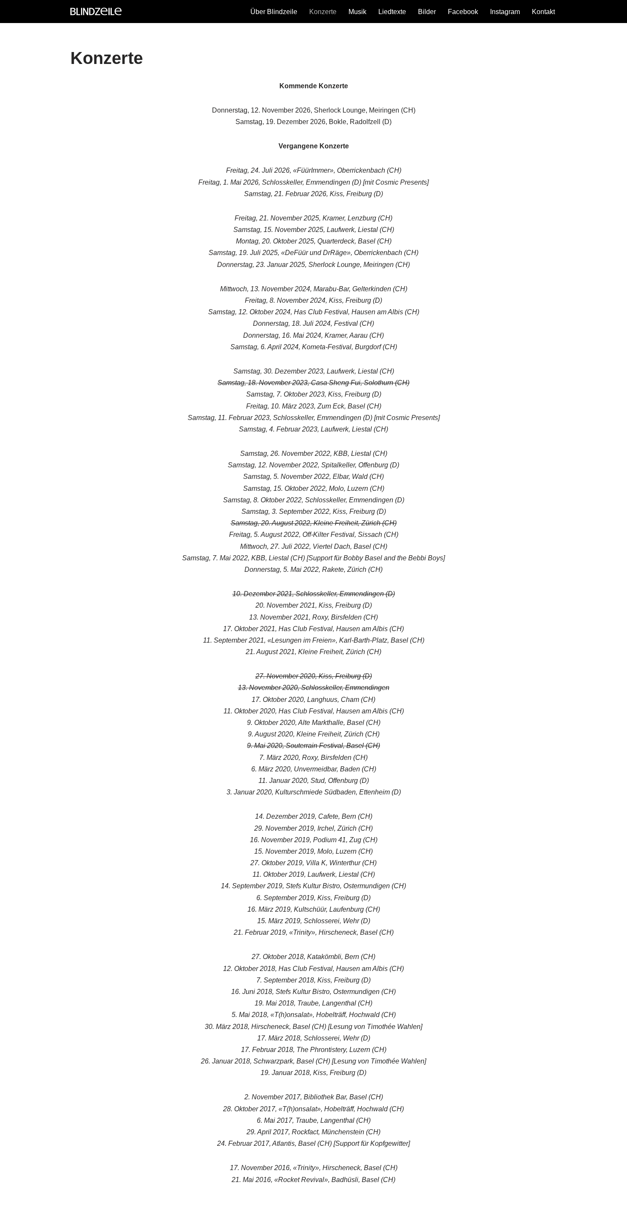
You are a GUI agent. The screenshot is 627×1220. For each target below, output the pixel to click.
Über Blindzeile (273, 11)
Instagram (505, 11)
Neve (78, 1209)
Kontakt (543, 11)
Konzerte (323, 11)
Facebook (463, 11)
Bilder (427, 11)
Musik (357, 11)
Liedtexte (392, 11)
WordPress (156, 1209)
